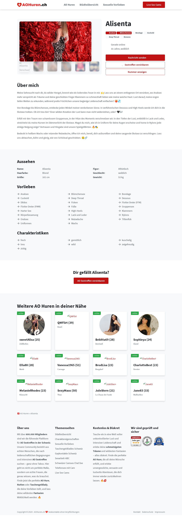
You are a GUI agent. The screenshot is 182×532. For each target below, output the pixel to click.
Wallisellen (138, 394)
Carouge (61, 369)
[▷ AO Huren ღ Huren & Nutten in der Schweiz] (32, 4)
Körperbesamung (29, 214)
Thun (59, 394)
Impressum (160, 512)
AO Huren (69, 4)
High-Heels (76, 210)
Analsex (25, 194)
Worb (21, 369)
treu (23, 244)
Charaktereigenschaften (67, 439)
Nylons (125, 214)
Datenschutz (147, 512)
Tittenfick (126, 219)
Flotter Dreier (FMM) (31, 206)
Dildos (24, 202)
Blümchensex (78, 194)
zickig (23, 248)
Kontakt (136, 512)
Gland (135, 343)
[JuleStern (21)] (110, 383)
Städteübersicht (89, 4)
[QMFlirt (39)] (72, 316)
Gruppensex (128, 206)
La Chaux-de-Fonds (103, 394)
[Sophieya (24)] (148, 324)
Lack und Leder (79, 214)
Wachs (74, 223)
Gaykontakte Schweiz (66, 453)
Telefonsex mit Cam (65, 467)
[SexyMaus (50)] (72, 383)
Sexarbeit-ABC (62, 458)
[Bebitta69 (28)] (110, 324)
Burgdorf (99, 369)
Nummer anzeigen (137, 71)
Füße (73, 206)
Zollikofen (23, 343)
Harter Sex (26, 210)
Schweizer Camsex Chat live (69, 463)
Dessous (126, 198)
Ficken (74, 202)
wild (73, 244)
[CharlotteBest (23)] (148, 358)
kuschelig (127, 240)
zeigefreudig (128, 244)
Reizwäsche (77, 219)
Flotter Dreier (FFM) (131, 202)
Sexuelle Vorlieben (114, 4)
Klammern (127, 210)
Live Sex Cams (154, 4)
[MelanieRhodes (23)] (34, 383)
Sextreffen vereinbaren (136, 64)
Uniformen (26, 223)
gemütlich (76, 240)
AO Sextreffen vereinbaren (91, 280)
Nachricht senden (137, 57)
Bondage (126, 194)
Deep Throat (77, 198)
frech (23, 240)
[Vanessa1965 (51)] (72, 358)
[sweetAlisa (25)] (34, 324)
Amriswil (99, 343)
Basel (59, 327)
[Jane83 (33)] (148, 383)
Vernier (136, 369)
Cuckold (25, 198)
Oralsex (24, 219)
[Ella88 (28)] (34, 358)
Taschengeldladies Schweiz (69, 448)
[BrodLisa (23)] (110, 358)
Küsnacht (23, 394)
